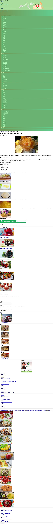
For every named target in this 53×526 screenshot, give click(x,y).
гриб (3, 410)
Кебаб (4, 42)
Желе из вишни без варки (4, 322)
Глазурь (4, 125)
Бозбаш (4, 16)
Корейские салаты (5, 56)
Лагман (4, 19)
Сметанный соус (5, 100)
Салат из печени (5, 64)
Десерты (2, 89)
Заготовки (3, 131)
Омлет (4, 47)
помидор (35, 410)
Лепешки (4, 118)
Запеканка (4, 123)
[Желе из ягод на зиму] (6, 290)
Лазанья (4, 43)
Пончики (4, 124)
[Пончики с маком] (6, 435)
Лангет (4, 44)
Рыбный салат (5, 58)
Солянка (4, 23)
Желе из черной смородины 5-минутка (6, 259)
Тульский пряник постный (4, 358)
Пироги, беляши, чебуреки (6, 111)
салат (40, 410)
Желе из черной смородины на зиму (6, 248)
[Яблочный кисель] (7, 459)
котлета (14, 410)
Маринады (4, 103)
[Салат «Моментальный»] (5, 475)
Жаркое (4, 39)
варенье (2, 410)
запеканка (7, 410)
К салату (4, 108)
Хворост (4, 115)
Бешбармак (4, 31)
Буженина (4, 34)
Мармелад (4, 93)
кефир (12, 410)
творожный (45, 410)
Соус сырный (4, 101)
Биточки (4, 32)
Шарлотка (4, 122)
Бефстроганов (5, 30)
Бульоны (4, 17)
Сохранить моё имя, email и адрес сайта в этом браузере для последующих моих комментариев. (14, 306)
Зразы (4, 40)
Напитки (2, 72)
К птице (4, 107)
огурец (25, 410)
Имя (1, 302)
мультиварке (22, 410)
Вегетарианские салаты (6, 54)
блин (0, 410)
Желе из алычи (2, 270)
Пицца (4, 119)
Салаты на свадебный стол (6, 70)
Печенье (4, 114)
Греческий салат (5, 55)
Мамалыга (4, 45)
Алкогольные (4, 81)
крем (16, 410)
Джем (3, 87)
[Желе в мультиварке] (7, 279)
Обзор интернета (5, 128)
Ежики (4, 38)
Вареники (4, 35)
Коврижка (4, 126)
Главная (1, 131)
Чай (3, 73)
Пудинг (4, 96)
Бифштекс (4, 33)
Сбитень (4, 76)
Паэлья (4, 49)
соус (42, 410)
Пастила (4, 95)
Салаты (2, 53)
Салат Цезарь (5, 67)
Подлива (4, 51)
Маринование (5, 85)
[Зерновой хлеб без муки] (5, 337)
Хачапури (4, 120)
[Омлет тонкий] (6, 467)
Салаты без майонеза (6, 68)
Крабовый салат (5, 57)
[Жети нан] (6, 427)
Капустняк (4, 18)
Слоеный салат (5, 71)
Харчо (4, 25)
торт (47, 410)
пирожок (32, 410)
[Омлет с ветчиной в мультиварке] (5, 451)
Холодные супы (5, 26)
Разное (2, 127)
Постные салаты (5, 63)
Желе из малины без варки (4, 237)
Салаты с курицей (5, 59)
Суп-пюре (4, 24)
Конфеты (4, 92)
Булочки (4, 116)
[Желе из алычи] (5, 268)
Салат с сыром (5, 66)
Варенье (4, 82)
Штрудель (4, 121)
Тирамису (4, 97)
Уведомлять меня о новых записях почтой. (6, 309)
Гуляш (4, 37)
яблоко (49, 410)
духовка (5, 410)
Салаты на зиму (5, 69)
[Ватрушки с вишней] (5, 330)
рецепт (38, 410)
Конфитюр (4, 83)
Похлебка (4, 21)
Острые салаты (5, 62)
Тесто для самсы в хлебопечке (5, 351)
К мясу (4, 106)
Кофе (3, 74)
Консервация (4, 88)
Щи (3, 27)
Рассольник (4, 22)
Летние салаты (5, 60)
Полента (4, 52)
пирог (30, 410)
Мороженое (4, 94)
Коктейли (4, 80)
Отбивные (4, 48)
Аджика (4, 86)
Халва (4, 98)
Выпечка (2, 109)
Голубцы (4, 36)
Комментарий (2, 301)
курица (20, 410)
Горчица (4, 105)
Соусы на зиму (5, 102)
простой (37, 410)
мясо (24, 410)
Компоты (4, 77)
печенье (27, 410)
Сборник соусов (5, 99)
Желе (3, 90)
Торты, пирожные (5, 112)
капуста (11, 410)
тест (46, 410)
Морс (3, 75)
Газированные (5, 79)
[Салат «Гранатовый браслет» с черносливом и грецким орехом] (7, 507)
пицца (33, 410)
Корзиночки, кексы (5, 113)
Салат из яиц (4, 61)
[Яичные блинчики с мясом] (6, 443)
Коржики (4, 110)
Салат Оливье (5, 65)
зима (9, 410)
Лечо (3, 84)
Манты (4, 46)
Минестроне (4, 20)
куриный (18, 410)
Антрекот (4, 29)
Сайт (0, 305)
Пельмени (4, 50)
